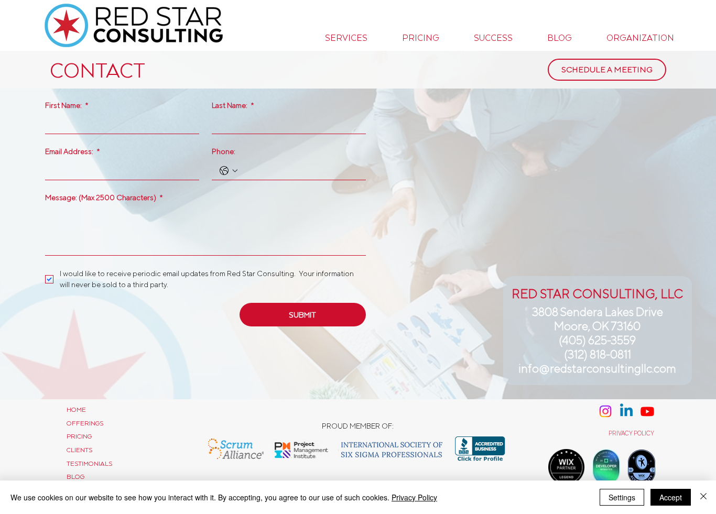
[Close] (703, 497)
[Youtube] (647, 411)
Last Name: (233, 105)
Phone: (223, 151)
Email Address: (72, 151)
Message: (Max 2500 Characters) (103, 197)
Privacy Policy (414, 497)
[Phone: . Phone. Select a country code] (228, 171)
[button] (346, 38)
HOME (76, 409)
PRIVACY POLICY (631, 433)
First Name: (66, 105)
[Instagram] (605, 411)
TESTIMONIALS (89, 463)
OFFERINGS (85, 423)
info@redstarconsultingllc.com (597, 368)
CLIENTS (79, 449)
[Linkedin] (626, 411)
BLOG (75, 476)
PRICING (79, 436)
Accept (670, 497)
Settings (622, 497)
